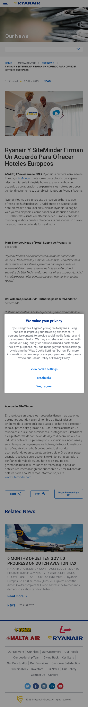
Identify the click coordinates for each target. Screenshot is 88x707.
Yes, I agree (44, 386)
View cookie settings (44, 369)
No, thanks (44, 377)
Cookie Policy (40, 358)
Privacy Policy (61, 358)
